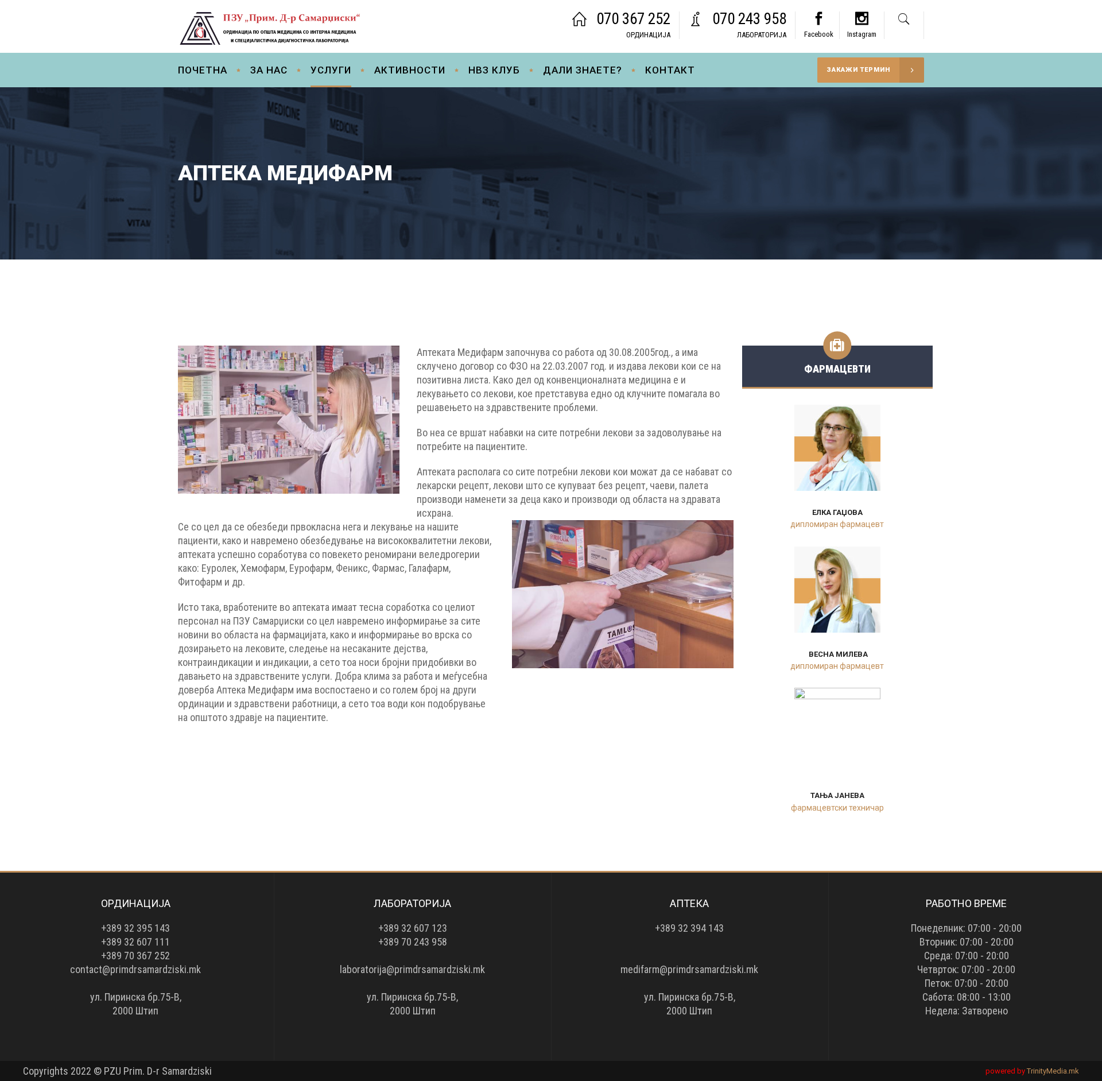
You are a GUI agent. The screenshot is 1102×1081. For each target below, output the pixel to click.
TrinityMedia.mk (1053, 1071)
